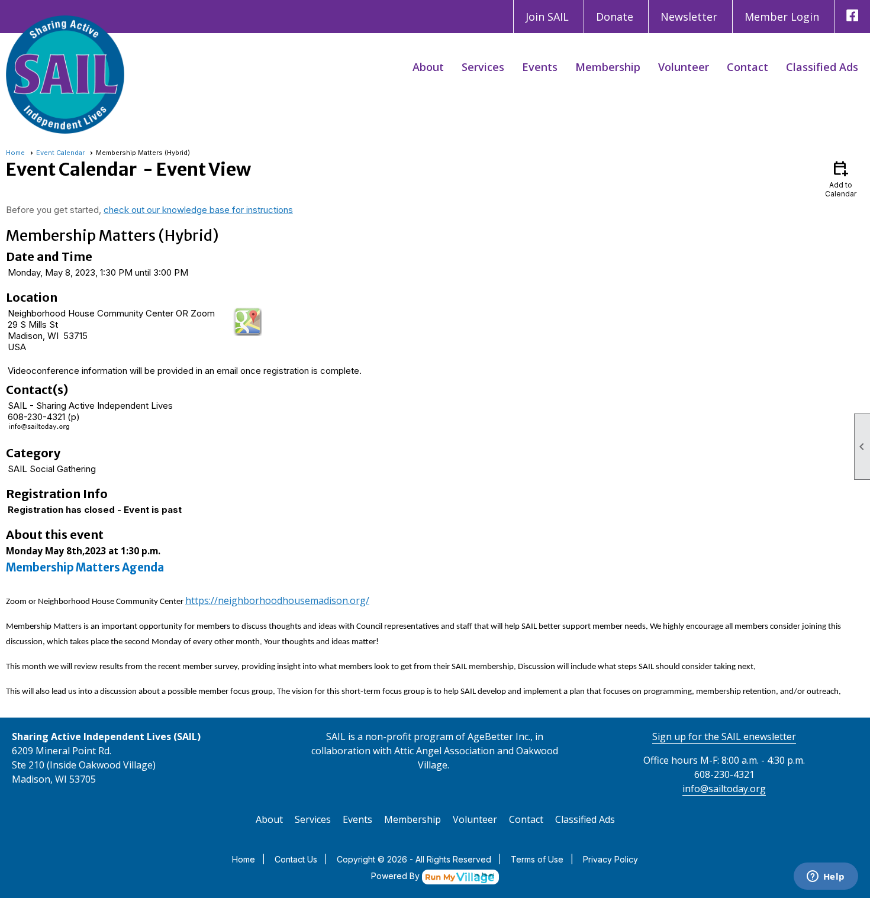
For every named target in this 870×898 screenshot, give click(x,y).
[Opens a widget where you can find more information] (825, 877)
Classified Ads (822, 67)
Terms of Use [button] (537, 859)
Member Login (782, 16)
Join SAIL (547, 16)
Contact (747, 67)
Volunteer (683, 67)
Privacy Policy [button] (610, 859)
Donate (614, 16)
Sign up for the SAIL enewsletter (724, 736)
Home (15, 152)
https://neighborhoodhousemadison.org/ (277, 600)
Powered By (396, 876)
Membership (607, 67)
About (428, 67)
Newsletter (688, 16)
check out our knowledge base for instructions (198, 209)
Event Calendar (60, 152)
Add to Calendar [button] (840, 178)
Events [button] (540, 67)
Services (483, 67)
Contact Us (296, 859)
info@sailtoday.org (724, 788)
